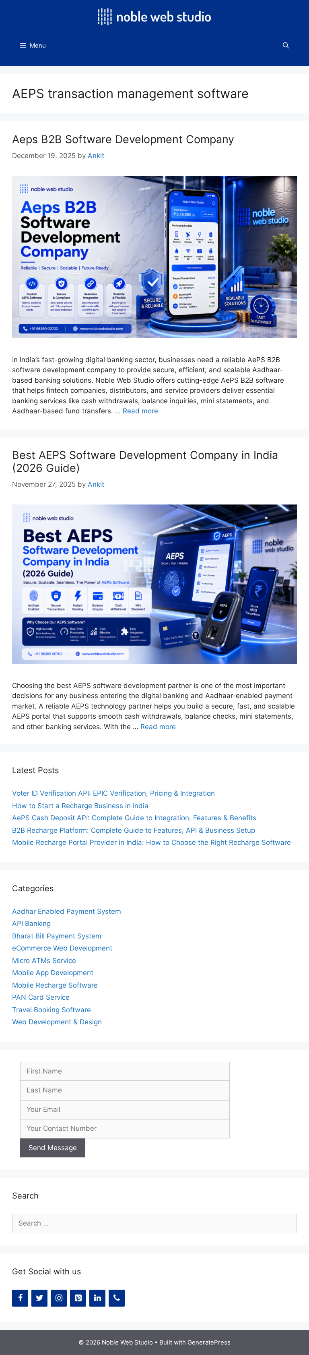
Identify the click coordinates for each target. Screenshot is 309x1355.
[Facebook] (20, 1298)
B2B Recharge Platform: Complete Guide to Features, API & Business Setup (133, 830)
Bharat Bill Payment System (56, 936)
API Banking (31, 923)
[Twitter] (39, 1298)
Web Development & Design (57, 1022)
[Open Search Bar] (286, 45)
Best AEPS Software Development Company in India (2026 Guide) (145, 461)
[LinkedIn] (97, 1298)
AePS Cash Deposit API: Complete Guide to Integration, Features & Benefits (134, 818)
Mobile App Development (52, 973)
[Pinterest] (78, 1298)
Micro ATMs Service (44, 961)
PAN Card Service (41, 997)
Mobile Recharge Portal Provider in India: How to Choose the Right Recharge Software (151, 842)
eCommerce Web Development (62, 948)
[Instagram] (59, 1298)
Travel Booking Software (51, 1010)
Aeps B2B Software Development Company (123, 139)
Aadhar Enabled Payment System (66, 911)
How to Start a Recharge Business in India (80, 806)
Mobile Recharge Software (55, 985)
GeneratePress (209, 1342)
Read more (140, 411)
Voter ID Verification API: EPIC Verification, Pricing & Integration (113, 793)
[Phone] (117, 1298)
